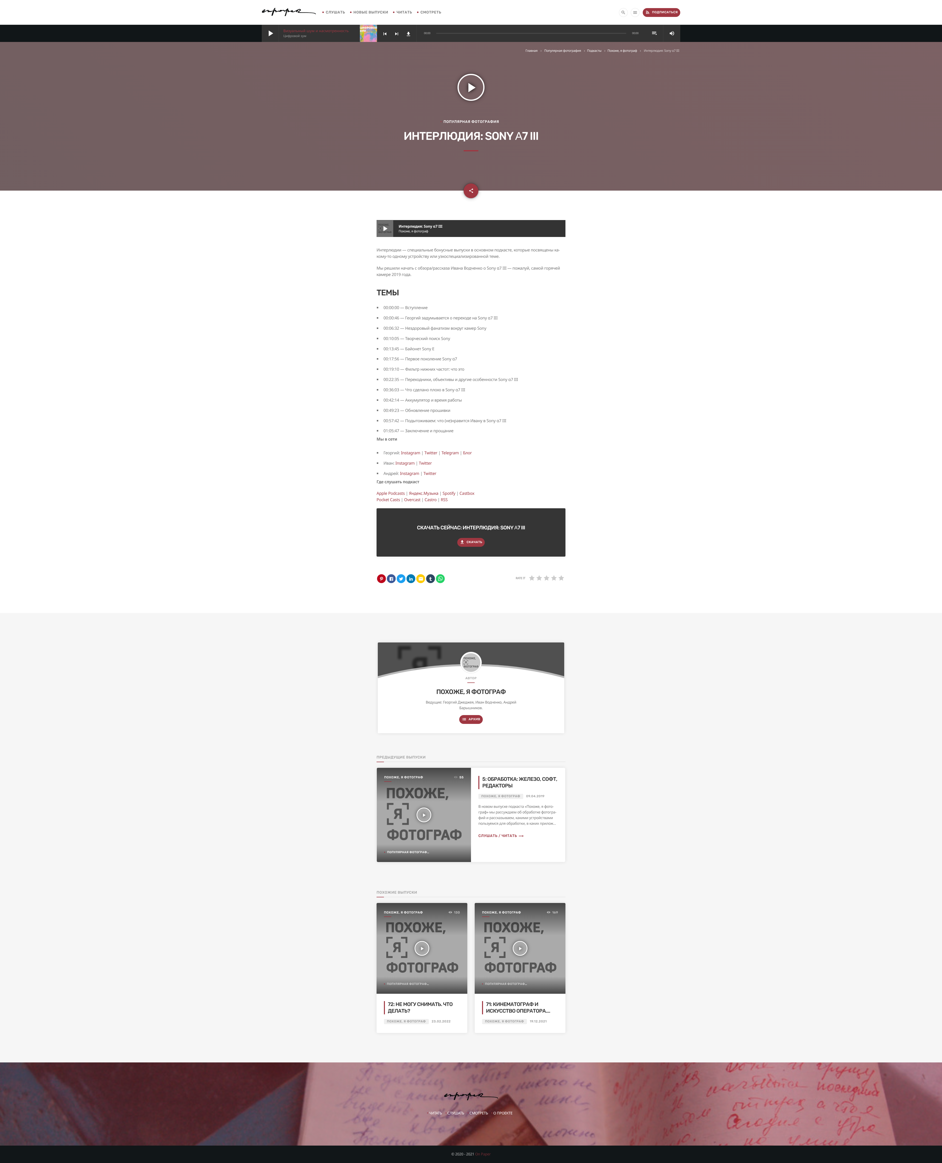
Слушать (335, 12)
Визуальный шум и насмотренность (316, 30)
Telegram (450, 453)
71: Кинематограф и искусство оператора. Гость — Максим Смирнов (520, 1011)
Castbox (466, 493)
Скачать (471, 542)
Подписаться (661, 12)
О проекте (502, 1113)
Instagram (410, 453)
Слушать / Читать (501, 836)
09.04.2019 (535, 796)
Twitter (430, 453)
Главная (531, 50)
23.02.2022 (441, 1021)
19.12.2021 (538, 1021)
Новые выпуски (370, 12)
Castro (431, 499)
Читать (404, 12)
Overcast (412, 499)
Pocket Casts (388, 499)
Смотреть (430, 12)
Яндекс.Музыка (423, 493)
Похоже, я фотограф (622, 50)
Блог (467, 453)
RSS (444, 499)
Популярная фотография (562, 50)
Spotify (449, 493)
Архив (471, 719)
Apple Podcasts (391, 493)
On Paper (483, 1154)
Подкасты (594, 50)
